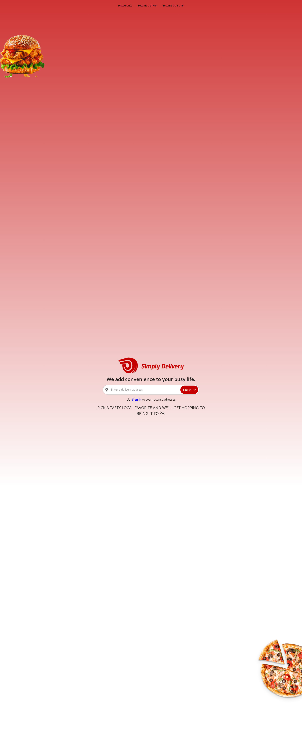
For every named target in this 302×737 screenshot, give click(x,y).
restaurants (125, 5)
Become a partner (173, 5)
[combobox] (144, 389)
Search (187, 389)
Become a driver (147, 5)
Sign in (137, 399)
